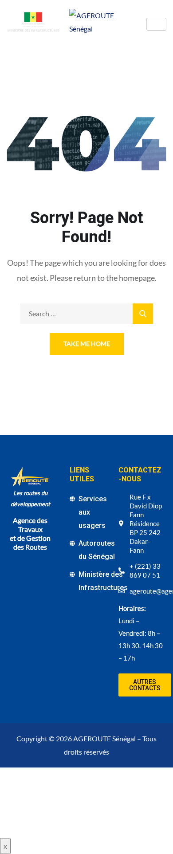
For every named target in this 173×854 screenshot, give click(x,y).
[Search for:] (86, 313)
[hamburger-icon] (156, 24)
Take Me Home (86, 343)
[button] (144, 685)
